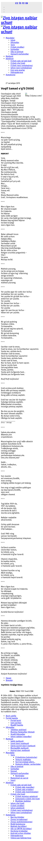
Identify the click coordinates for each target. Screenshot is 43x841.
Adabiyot (9, 58)
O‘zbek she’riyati (18, 63)
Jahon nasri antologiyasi (21, 68)
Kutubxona (10, 75)
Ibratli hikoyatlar (18, 734)
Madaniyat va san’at (19, 778)
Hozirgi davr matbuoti (20, 750)
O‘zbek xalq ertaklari (24, 789)
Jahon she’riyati (17, 803)
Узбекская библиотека (21, 838)
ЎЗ (20, 3)
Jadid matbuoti (17, 741)
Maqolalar (10, 38)
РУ (23, 3)
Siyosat (14, 771)
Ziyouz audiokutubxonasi (21, 822)
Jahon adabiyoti (17, 808)
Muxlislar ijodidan (23, 801)
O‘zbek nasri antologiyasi (22, 65)
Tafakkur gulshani (18, 730)
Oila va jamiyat (17, 52)
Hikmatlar (15, 42)
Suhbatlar (15, 49)
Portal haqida (12, 718)
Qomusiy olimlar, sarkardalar (28, 764)
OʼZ (16, 3)
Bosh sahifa (11, 716)
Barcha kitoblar (17, 817)
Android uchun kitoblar (21, 833)
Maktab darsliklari (19, 826)
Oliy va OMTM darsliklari (21, 829)
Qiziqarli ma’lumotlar (20, 54)
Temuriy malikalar (23, 759)
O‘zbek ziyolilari (17, 47)
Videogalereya (17, 72)
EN (26, 3)
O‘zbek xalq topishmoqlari (26, 792)
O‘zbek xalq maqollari (24, 787)
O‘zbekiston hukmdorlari (26, 757)
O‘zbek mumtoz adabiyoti (26, 796)
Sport (13, 780)
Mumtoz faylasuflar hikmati (23, 732)
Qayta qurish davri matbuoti (23, 746)
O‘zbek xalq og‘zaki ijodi (21, 61)
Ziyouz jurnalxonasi (19, 819)
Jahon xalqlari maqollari (21, 736)
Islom (13, 40)
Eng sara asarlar (18, 70)
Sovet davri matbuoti (20, 743)
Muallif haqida (17, 725)
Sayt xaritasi (16, 723)
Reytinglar (19, 776)
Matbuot (9, 56)
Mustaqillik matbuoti (20, 748)
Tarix (13, 45)
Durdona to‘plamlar (19, 831)
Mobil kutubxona (18, 824)
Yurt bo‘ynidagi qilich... (25, 762)
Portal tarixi (16, 720)
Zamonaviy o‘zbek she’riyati (27, 799)
